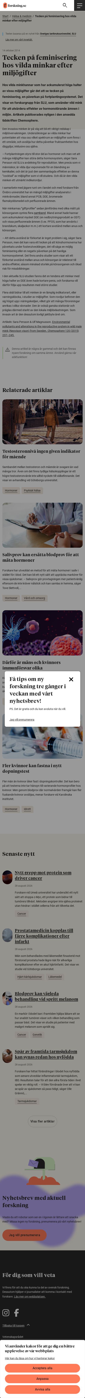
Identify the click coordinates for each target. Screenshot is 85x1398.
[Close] (71, 679)
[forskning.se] (13, 5)
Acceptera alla (42, 1368)
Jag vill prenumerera (21, 719)
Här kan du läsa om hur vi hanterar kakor (30, 1358)
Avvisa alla (42, 1389)
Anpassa (42, 1379)
